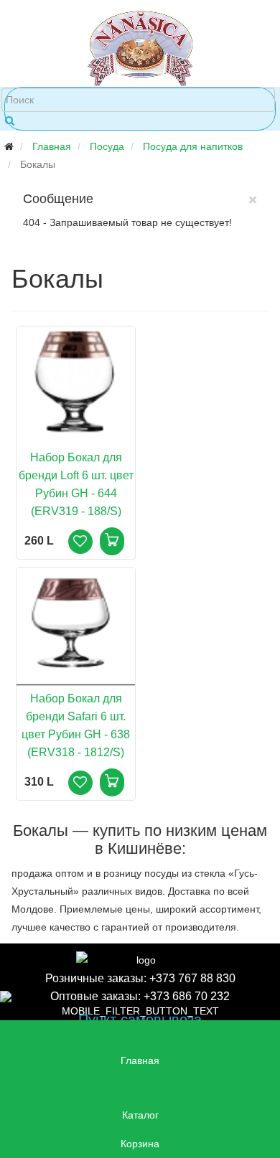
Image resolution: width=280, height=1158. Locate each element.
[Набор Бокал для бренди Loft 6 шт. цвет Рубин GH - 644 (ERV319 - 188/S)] (76, 385)
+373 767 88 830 (192, 978)
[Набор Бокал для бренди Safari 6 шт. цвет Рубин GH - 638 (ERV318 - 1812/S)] (76, 626)
